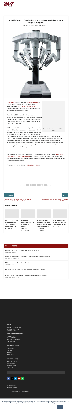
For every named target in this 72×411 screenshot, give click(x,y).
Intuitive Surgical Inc (33, 102)
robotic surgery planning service (26, 106)
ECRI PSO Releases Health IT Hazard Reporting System (27, 224)
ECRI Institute (35, 25)
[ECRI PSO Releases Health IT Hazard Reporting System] (28, 213)
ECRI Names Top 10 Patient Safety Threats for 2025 (59, 222)
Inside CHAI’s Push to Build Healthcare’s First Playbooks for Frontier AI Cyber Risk (27, 256)
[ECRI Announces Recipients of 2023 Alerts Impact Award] (12, 213)
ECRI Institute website (32, 165)
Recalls (13, 264)
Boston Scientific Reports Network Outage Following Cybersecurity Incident (26, 275)
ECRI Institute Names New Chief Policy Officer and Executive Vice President (44, 224)
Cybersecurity (15, 258)
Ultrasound (14, 252)
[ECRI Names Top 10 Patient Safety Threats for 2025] (60, 213)
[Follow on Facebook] (8, 378)
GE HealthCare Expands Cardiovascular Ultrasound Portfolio (22, 250)
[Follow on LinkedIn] (15, 378)
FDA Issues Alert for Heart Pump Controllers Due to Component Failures (25, 269)
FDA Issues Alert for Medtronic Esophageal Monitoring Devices (22, 263)
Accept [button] (60, 407)
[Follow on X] (12, 378)
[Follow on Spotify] (22, 378)
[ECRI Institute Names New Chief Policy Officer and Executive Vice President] (44, 213)
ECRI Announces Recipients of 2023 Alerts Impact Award (11, 223)
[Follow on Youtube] (19, 378)
